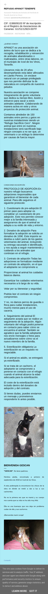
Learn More (19, 591)
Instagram (20, 34)
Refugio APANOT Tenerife (19, 8)
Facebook (8, 34)
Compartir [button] (7, 560)
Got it (33, 591)
